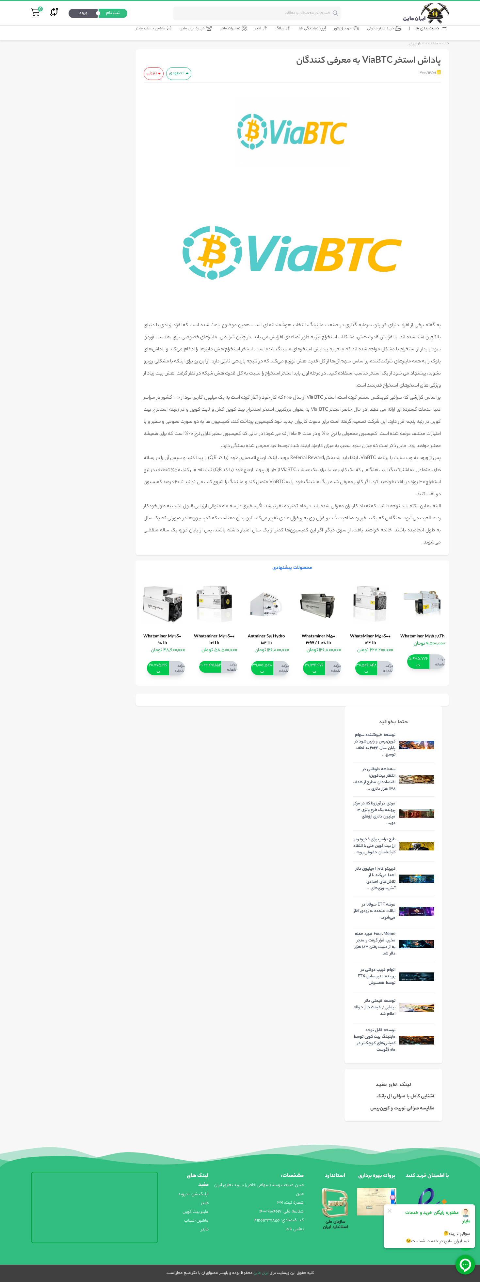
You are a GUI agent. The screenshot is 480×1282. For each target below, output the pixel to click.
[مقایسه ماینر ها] (54, 13)
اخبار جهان (416, 44)
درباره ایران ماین (192, 29)
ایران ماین (260, 1273)
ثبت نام (113, 13)
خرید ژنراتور (342, 29)
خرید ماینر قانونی (380, 29)
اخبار (258, 29)
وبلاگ (280, 29)
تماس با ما (294, 1229)
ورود (83, 13)
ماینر (205, 1203)
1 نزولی (152, 73)
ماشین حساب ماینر (150, 29)
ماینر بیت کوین (195, 1212)
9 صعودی (176, 73)
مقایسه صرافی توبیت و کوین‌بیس (402, 1109)
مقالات (433, 44)
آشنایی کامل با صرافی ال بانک (405, 1097)
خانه (445, 44)
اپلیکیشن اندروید (193, 1194)
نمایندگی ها (308, 29)
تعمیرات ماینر (230, 29)
